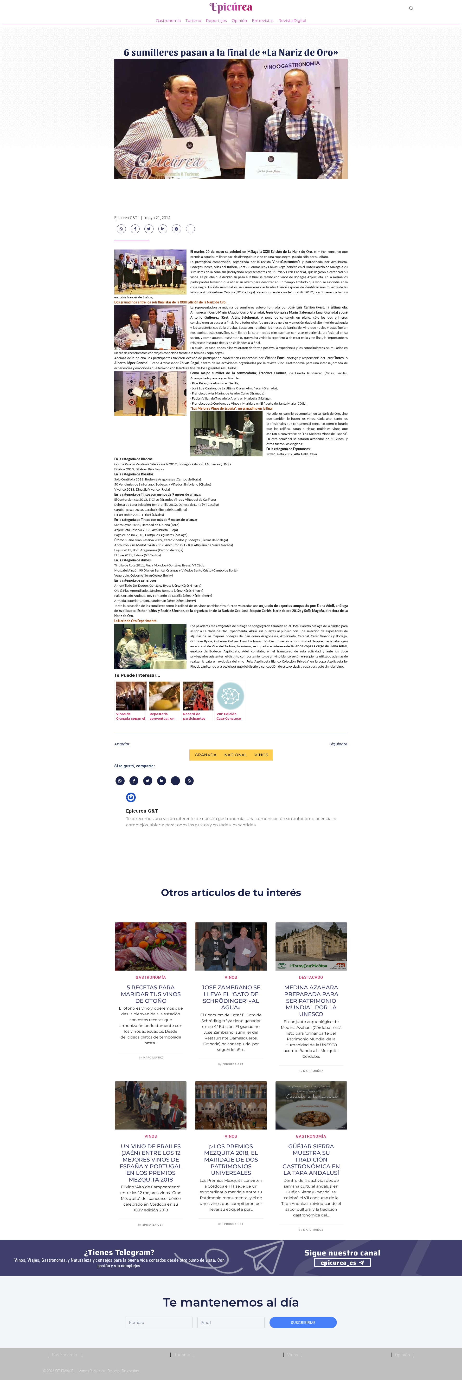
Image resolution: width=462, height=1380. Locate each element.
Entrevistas (263, 20)
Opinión (239, 20)
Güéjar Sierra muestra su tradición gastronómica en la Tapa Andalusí (311, 1159)
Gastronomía (168, 20)
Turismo (193, 20)
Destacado (311, 977)
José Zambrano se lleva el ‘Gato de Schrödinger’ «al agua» (231, 997)
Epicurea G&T (233, 1064)
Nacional (235, 755)
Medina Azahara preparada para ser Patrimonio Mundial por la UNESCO (311, 1001)
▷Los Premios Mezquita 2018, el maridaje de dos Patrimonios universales (231, 1159)
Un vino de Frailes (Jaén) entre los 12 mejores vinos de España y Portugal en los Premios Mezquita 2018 (151, 1163)
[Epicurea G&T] (231, 8)
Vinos (261, 755)
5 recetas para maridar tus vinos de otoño (151, 994)
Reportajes (216, 20)
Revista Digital (292, 20)
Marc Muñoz (153, 1057)
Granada (206, 755)
